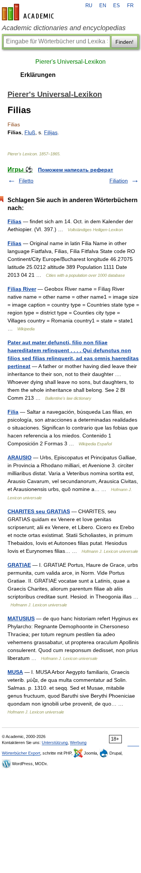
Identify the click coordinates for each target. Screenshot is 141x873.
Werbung (78, 742)
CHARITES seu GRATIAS (39, 511)
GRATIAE (19, 565)
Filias (14, 221)
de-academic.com (29, 12)
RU (88, 5)
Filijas (51, 132)
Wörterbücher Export (21, 753)
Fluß (29, 132)
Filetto (26, 181)
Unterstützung (55, 742)
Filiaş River (22, 289)
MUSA (15, 672)
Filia (13, 412)
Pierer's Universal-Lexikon (70, 61)
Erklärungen (38, 75)
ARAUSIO (20, 457)
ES (116, 5)
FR (130, 5)
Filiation (118, 181)
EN (102, 5)
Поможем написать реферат (75, 170)
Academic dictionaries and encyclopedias (64, 28)
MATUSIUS (21, 618)
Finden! (124, 42)
